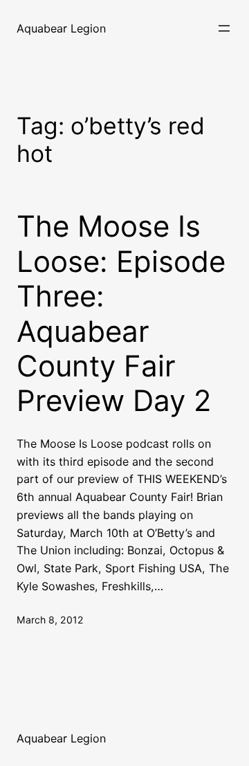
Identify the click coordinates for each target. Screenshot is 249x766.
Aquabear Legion (61, 28)
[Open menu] (224, 28)
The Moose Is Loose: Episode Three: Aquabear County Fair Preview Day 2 (121, 313)
